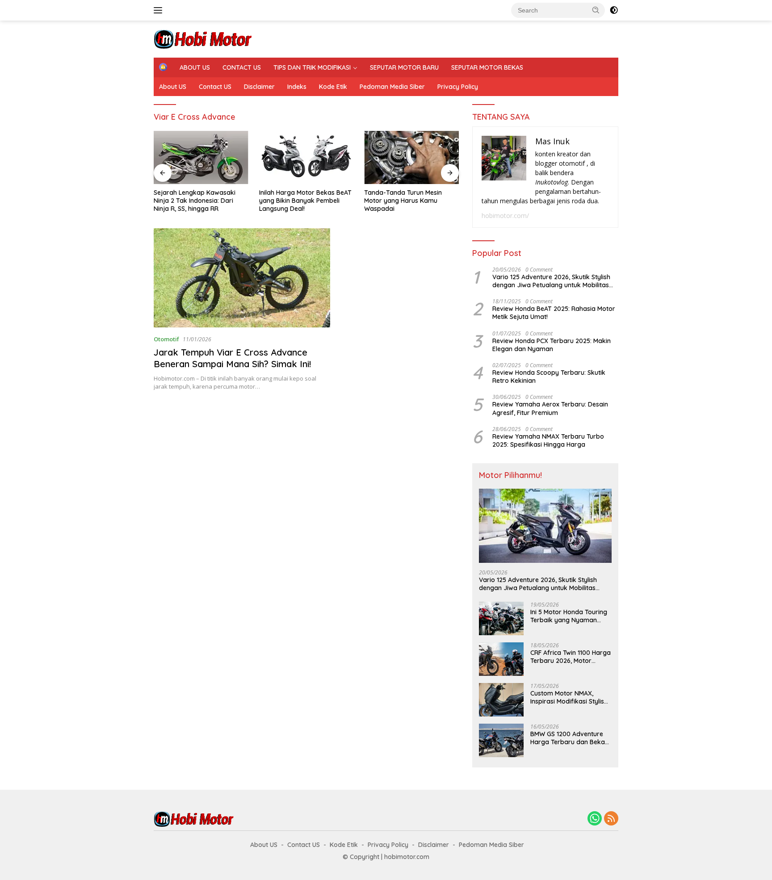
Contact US (215, 87)
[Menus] (160, 10)
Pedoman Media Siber (392, 87)
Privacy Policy (457, 87)
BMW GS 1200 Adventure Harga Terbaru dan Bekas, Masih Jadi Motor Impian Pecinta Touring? (569, 738)
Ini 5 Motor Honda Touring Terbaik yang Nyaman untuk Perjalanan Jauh (568, 616)
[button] (596, 10)
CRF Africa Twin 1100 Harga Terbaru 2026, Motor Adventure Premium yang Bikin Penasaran (570, 657)
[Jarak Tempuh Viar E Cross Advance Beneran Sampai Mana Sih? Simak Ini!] (242, 277)
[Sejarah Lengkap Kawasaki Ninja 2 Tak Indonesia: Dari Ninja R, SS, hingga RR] (201, 157)
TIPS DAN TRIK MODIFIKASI (312, 67)
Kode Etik (333, 87)
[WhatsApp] (594, 819)
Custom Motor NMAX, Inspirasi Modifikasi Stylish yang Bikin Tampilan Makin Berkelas (570, 697)
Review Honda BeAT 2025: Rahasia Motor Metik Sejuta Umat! (553, 313)
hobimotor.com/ (505, 215)
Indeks (296, 87)
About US (172, 87)
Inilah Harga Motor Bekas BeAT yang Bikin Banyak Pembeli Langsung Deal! (305, 201)
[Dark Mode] (613, 10)
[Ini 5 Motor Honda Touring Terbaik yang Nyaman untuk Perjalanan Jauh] (501, 618)
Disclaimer (259, 87)
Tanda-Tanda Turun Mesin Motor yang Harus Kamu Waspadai (403, 201)
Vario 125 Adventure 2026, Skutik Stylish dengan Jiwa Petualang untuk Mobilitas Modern (551, 281)
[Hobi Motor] (203, 38)
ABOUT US (195, 67)
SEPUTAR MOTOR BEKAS (487, 67)
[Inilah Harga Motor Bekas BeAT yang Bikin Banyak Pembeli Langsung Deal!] (306, 157)
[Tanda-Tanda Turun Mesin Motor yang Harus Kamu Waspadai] (411, 157)
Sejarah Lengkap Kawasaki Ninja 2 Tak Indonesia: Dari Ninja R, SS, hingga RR (194, 201)
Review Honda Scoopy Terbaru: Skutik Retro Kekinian (548, 377)
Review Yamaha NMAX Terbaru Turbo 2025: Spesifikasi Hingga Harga (548, 440)
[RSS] (611, 819)
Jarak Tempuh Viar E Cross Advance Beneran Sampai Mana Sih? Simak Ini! (232, 358)
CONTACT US (241, 67)
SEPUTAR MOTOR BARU (404, 67)
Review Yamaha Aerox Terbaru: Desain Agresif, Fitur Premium (550, 408)
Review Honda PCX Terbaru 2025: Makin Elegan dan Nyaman (551, 345)
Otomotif (166, 339)
